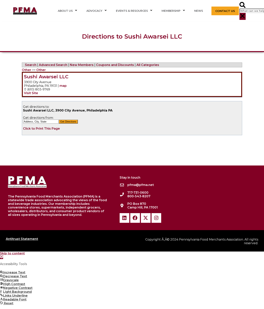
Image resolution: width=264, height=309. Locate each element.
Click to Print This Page (41, 128)
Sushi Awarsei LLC (46, 76)
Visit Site (31, 93)
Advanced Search (53, 65)
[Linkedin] (124, 218)
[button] (242, 5)
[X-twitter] (146, 218)
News (198, 11)
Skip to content (12, 253)
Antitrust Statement (22, 239)
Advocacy (94, 11)
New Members (82, 65)
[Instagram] (156, 218)
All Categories (147, 65)
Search (30, 65)
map (63, 86)
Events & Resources (132, 11)
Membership (171, 11)
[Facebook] (135, 218)
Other (26, 70)
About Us (65, 11)
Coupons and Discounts (115, 65)
